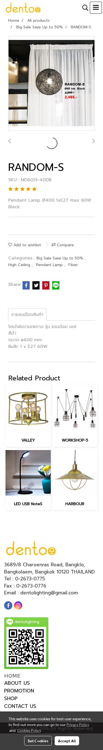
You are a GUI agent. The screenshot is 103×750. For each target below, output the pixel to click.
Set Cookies (38, 740)
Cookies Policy (29, 730)
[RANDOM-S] (51, 83)
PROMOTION (19, 691)
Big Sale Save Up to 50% (61, 258)
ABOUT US (17, 683)
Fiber (73, 265)
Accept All (67, 740)
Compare (64, 245)
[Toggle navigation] (96, 8)
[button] (83, 8)
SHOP (11, 698)
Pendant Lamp (50, 265)
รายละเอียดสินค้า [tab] (27, 314)
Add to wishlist (26, 245)
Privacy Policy (77, 724)
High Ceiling (20, 265)
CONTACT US (20, 706)
